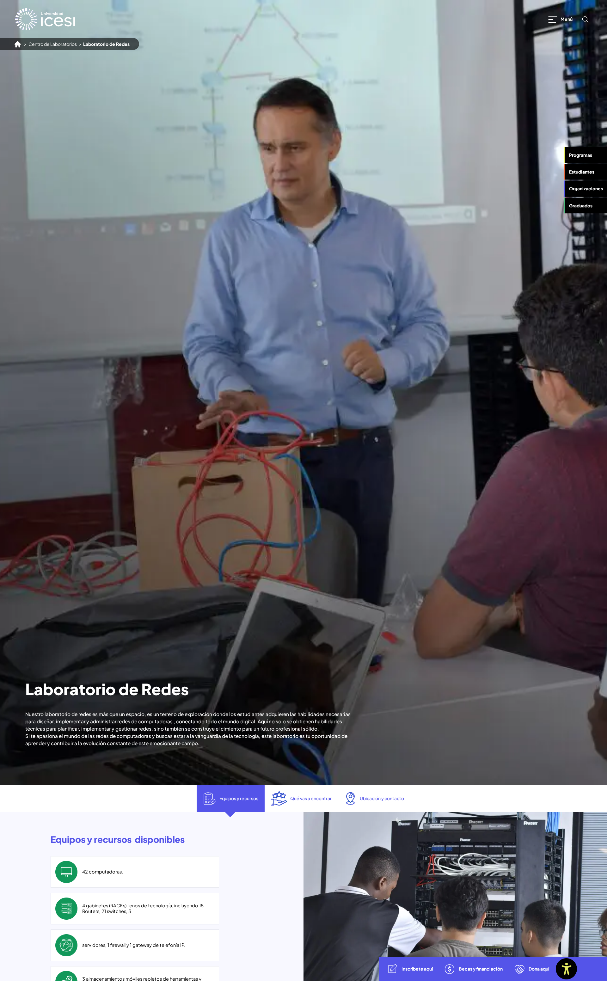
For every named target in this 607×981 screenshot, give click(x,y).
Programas (580, 155)
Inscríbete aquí (417, 969)
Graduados (580, 205)
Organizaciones (586, 189)
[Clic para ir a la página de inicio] (45, 19)
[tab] (231, 798)
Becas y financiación (481, 969)
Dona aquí (539, 969)
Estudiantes (581, 172)
